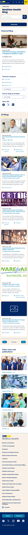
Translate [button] (7, 507)
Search (25, 17)
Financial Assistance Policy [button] (9, 462)
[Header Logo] (5, 1)
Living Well (7, 69)
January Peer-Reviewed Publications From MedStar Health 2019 (13, 248)
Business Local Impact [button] (8, 443)
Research (18, 223)
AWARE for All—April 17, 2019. (10, 284)
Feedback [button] (4, 458)
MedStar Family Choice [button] (8, 471)
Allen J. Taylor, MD (8, 140)
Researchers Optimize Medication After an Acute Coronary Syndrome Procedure (13, 175)
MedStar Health (6, 6)
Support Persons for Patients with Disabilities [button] (11, 503)
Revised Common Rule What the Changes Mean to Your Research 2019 (13, 320)
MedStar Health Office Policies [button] (10, 474)
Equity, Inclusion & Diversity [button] (9, 455)
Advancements (8, 187)
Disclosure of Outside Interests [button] (10, 452)
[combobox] (14, 17)
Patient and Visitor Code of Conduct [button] (12, 484)
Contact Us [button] (19, 516)
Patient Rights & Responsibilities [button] (11, 490)
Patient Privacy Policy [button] (8, 487)
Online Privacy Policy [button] (8, 481)
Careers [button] (8, 516)
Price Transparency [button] (7, 493)
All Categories (7, 89)
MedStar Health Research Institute (12, 178)
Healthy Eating (7, 66)
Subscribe (14, 24)
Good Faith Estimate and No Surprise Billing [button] (14, 465)
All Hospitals (7, 97)
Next (23, 342)
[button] (13, 2)
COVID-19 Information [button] (8, 446)
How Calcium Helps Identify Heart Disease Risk (13, 137)
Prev (4, 342)
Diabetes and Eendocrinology (20, 150)
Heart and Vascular (6, 150)
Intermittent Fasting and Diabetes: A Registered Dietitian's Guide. (14, 52)
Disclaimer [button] (5, 449)
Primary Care (7, 85)
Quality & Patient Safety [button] (8, 496)
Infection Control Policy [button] (8, 468)
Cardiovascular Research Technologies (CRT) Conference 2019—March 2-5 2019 (13, 210)
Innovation (6, 261)
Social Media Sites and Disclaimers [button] (11, 500)
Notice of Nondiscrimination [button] (9, 477)
